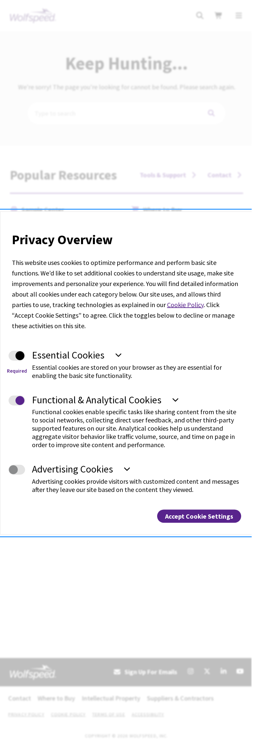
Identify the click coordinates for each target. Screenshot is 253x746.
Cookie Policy (185, 305)
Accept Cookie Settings (199, 516)
